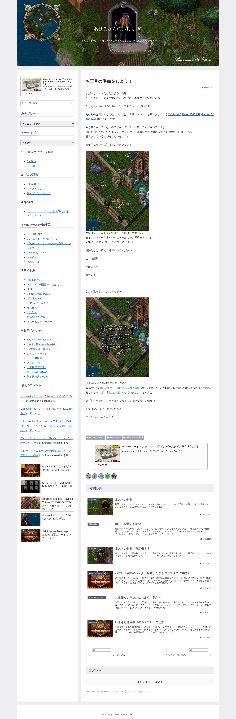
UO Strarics (34, 298)
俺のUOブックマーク (39, 193)
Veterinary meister (37, 252)
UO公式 (31, 166)
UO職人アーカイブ (37, 303)
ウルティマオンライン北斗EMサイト (48, 211)
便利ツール (33, 261)
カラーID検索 (34, 358)
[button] (114, 476)
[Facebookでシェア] (94, 476)
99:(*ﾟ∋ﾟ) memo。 (96, 437)
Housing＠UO (34, 279)
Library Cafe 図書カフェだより (44, 284)
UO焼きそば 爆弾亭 (39, 348)
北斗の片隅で (34, 362)
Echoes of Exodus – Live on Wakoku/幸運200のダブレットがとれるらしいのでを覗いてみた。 (46, 426)
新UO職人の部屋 (36, 316)
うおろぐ (32, 257)
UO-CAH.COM (34, 234)
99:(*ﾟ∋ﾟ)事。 (115, 437)
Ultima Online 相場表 (38, 293)
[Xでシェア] (88, 476)
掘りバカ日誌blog (37, 372)
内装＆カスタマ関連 (134, 437)
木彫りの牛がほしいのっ (134, 387)
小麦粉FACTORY (36, 367)
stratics (31, 289)
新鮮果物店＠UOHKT (39, 376)
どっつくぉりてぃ (37, 353)
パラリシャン (34, 216)
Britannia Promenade (39, 339)
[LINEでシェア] (107, 476)
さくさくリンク (36, 188)
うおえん (32, 307)
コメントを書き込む (150, 682)
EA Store (31, 161)
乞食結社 (32, 312)
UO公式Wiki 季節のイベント (44, 238)
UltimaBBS (33, 184)
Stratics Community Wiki (41, 344)
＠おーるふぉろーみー (39, 321)
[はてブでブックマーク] (101, 476)
